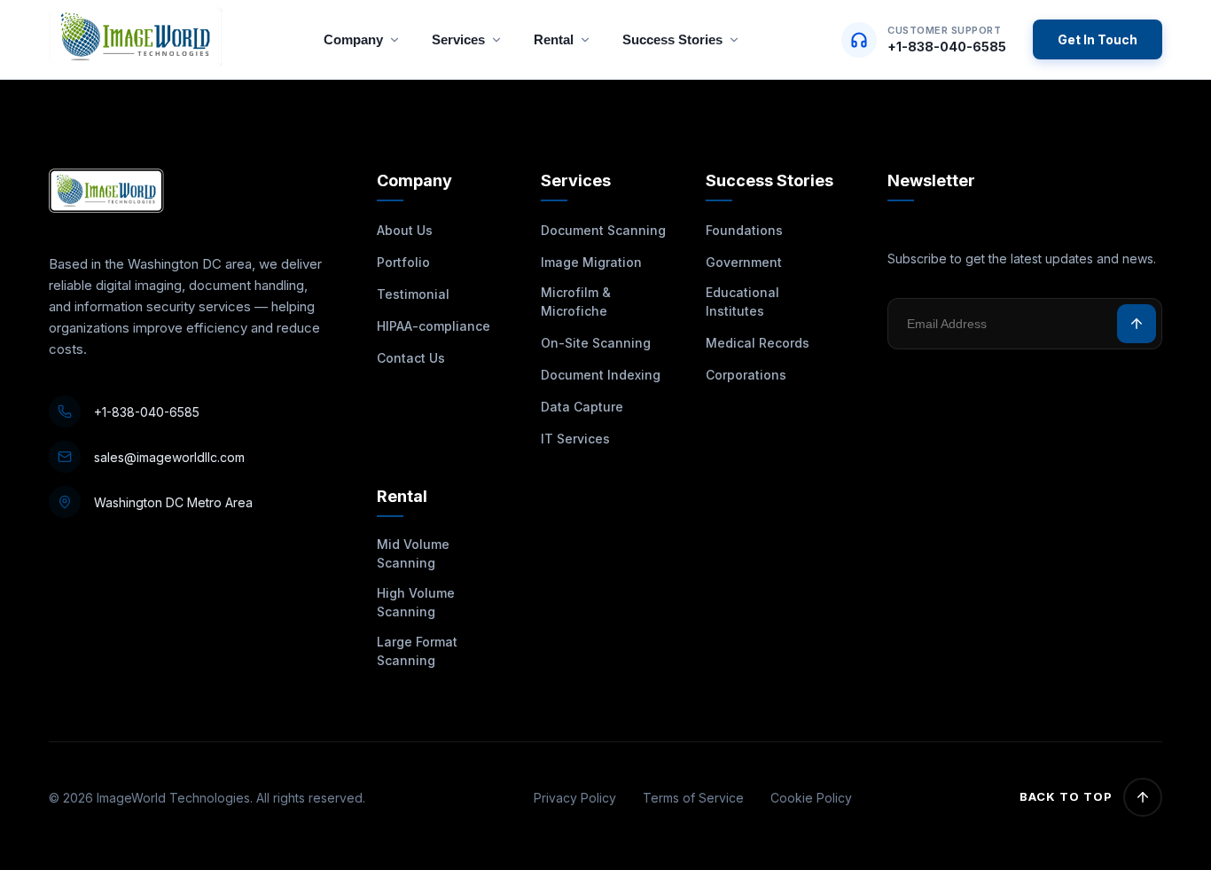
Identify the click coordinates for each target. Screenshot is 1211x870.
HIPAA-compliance (433, 325)
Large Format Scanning (417, 651)
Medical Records (757, 342)
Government (744, 262)
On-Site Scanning (596, 342)
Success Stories (672, 39)
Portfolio (403, 262)
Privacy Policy (575, 797)
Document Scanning (603, 230)
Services (458, 39)
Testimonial (413, 294)
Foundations (744, 230)
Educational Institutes (742, 301)
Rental (554, 39)
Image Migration (591, 262)
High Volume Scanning (416, 602)
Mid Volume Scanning (413, 553)
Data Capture (582, 406)
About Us (405, 230)
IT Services (575, 438)
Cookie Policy (811, 797)
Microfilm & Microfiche (576, 301)
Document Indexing (600, 374)
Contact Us (411, 357)
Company (353, 39)
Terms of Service (693, 797)
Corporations (746, 374)
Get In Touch (1097, 39)
